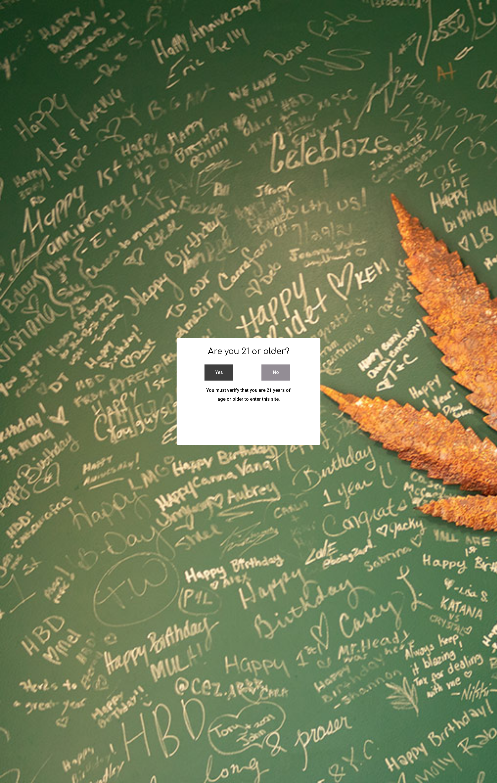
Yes (219, 372)
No (276, 372)
